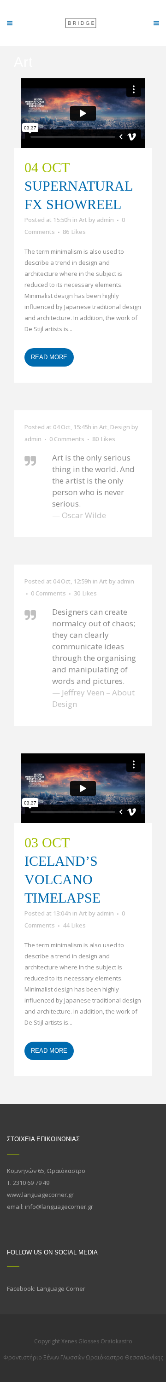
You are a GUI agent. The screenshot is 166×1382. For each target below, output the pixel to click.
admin (105, 220)
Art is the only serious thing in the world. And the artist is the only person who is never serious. (93, 480)
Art (83, 220)
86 (74, 231)
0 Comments (66, 439)
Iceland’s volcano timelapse (62, 879)
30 (85, 593)
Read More (49, 357)
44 (74, 925)
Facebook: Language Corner (46, 1288)
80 (103, 439)
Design (120, 427)
